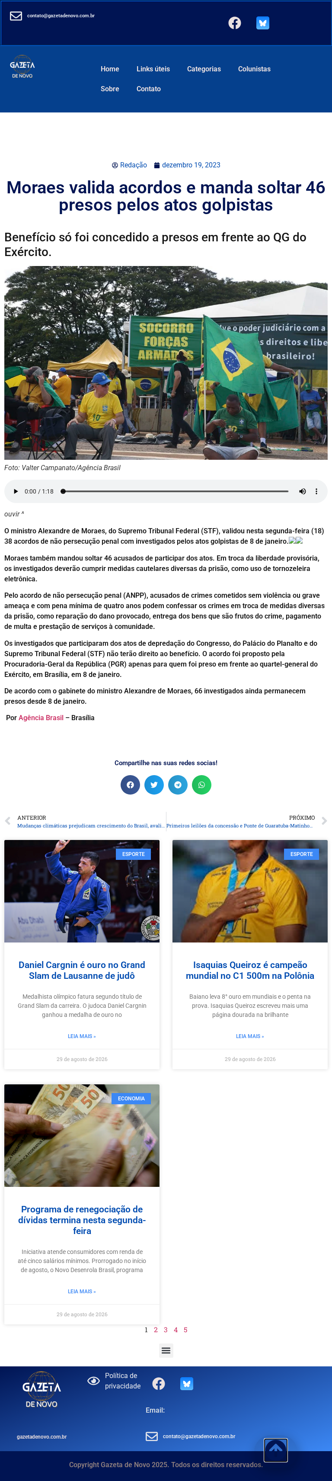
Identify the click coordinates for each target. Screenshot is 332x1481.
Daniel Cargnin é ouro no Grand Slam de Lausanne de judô (82, 970)
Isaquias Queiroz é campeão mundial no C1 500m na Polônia (250, 970)
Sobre (110, 89)
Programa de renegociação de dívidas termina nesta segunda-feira (82, 1220)
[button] (130, 785)
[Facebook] (235, 23)
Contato (149, 89)
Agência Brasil (41, 718)
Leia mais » (82, 1036)
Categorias (204, 69)
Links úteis (153, 69)
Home (110, 69)
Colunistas (254, 69)
